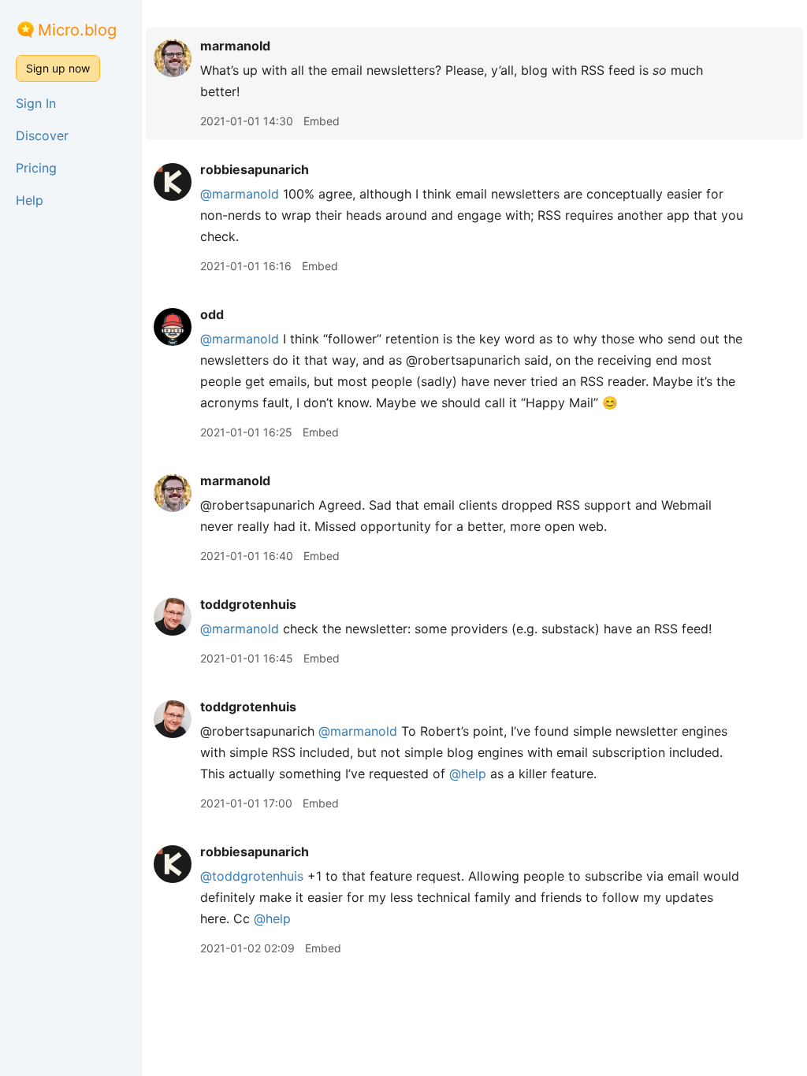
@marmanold (239, 194)
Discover (42, 135)
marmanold (235, 46)
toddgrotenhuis (248, 604)
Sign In (36, 103)
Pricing (36, 168)
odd (212, 314)
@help (467, 773)
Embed (321, 121)
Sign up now (58, 68)
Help (29, 200)
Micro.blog (77, 29)
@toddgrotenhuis (251, 876)
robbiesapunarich (254, 169)
